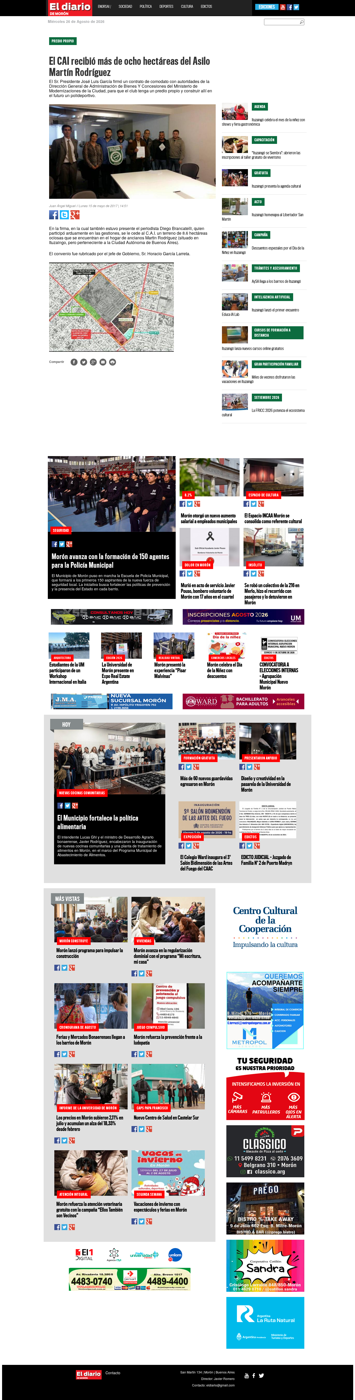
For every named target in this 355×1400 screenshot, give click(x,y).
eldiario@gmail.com (220, 1385)
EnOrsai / (104, 6)
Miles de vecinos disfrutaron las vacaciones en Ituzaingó (258, 379)
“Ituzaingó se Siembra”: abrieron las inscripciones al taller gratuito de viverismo (261, 154)
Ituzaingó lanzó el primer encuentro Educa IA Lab (260, 312)
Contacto (113, 1372)
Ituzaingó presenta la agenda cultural (276, 186)
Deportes (166, 6)
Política (146, 6)
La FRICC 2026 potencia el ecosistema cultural (263, 412)
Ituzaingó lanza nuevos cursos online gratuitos (253, 348)
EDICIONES (267, 7)
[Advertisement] (23, 112)
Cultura (187, 6)
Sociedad (125, 6)
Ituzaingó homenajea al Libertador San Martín (262, 216)
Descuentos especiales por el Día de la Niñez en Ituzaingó (263, 250)
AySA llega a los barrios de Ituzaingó (276, 281)
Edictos (206, 6)
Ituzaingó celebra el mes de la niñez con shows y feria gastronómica (263, 121)
